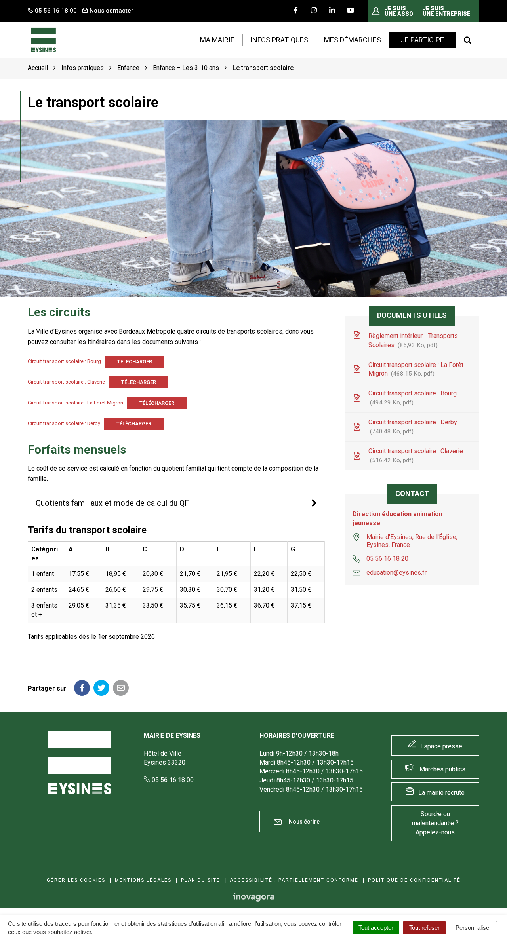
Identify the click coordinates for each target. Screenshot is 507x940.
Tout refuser (424, 927)
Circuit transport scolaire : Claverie (66, 382)
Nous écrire (304, 821)
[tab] (176, 503)
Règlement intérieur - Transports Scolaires (413, 340)
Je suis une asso (399, 11)
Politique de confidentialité (414, 880)
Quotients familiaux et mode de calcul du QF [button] (113, 503)
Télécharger (134, 362)
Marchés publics (442, 769)
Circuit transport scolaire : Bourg (64, 361)
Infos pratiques (279, 40)
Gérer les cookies (76, 880)
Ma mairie (217, 40)
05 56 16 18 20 (387, 558)
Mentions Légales (143, 880)
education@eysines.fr (396, 572)
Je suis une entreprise (447, 11)
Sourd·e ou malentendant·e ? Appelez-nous (435, 823)
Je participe (422, 40)
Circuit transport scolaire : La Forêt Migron (75, 403)
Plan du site (200, 880)
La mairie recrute (441, 792)
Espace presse (441, 746)
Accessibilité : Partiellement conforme (294, 880)
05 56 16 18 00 (172, 780)
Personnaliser (473, 927)
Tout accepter (375, 927)
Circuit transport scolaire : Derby (64, 423)
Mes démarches (352, 40)
